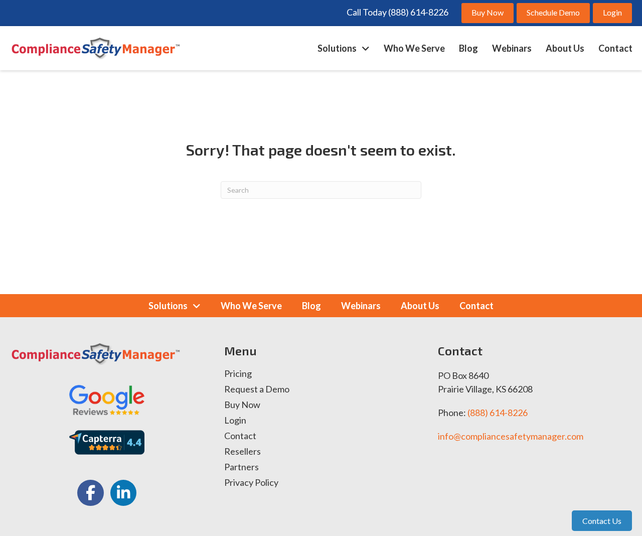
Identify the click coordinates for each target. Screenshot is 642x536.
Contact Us (601, 520)
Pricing (238, 374)
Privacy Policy (251, 483)
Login (235, 421)
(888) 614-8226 (497, 412)
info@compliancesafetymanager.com (510, 436)
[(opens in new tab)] (106, 398)
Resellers (242, 452)
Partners (241, 467)
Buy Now (242, 405)
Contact (240, 436)
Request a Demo (256, 389)
